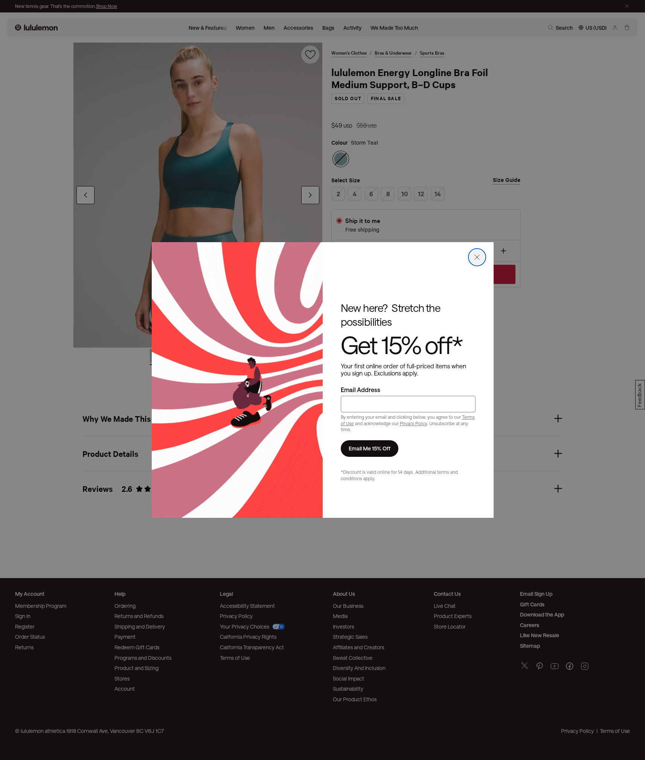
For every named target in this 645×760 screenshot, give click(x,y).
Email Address (360, 389)
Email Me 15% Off (369, 448)
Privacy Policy (413, 423)
